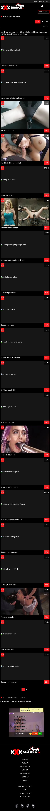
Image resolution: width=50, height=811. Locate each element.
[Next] (26, 689)
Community (25, 773)
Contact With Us (25, 786)
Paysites (25, 777)
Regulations (25, 797)
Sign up (41, 1)
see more (24, 697)
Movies (25, 759)
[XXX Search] (12, 6)
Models (25, 770)
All (37, 21)
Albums (25, 763)
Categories (25, 766)
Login (35, 1)
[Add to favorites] (42, 38)
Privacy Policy (25, 793)
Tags (25, 780)
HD (43, 21)
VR (47, 21)
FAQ (25, 790)
